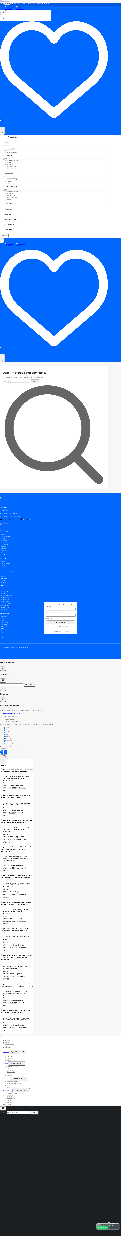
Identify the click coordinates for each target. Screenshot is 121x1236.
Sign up (68, 631)
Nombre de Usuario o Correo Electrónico (59, 605)
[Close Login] (3, 689)
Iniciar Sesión (60, 622)
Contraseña (53, 613)
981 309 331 (104, 1227)
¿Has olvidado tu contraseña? (60, 626)
